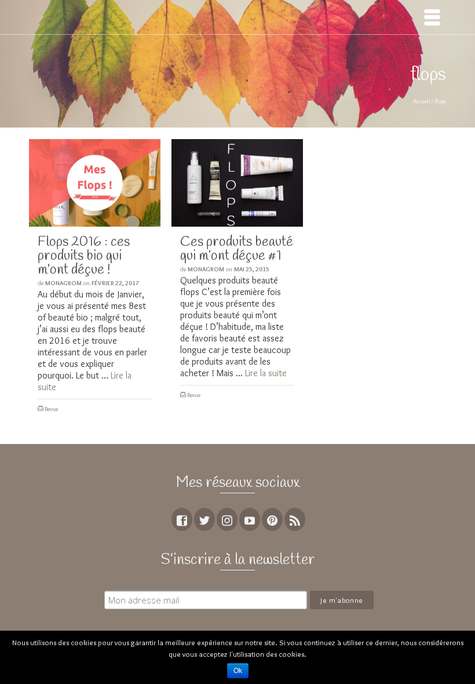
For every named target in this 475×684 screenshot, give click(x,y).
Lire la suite (266, 373)
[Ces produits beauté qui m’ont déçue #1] (237, 183)
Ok (237, 671)
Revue (51, 409)
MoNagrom (63, 283)
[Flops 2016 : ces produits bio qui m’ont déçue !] (94, 183)
